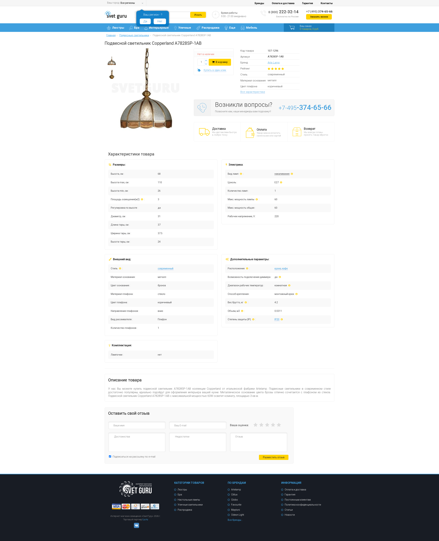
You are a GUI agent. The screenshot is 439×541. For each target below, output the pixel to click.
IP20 (277, 319)
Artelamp (236, 489)
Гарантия (307, 3)
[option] (111, 62)
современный (165, 268)
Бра (136, 27)
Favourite (236, 504)
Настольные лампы (189, 499)
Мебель (251, 27)
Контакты (327, 3)
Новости (290, 514)
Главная (111, 35)
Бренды (259, 3)
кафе (285, 268)
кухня (278, 268)
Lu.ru (145, 519)
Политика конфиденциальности (303, 504)
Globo (234, 499)
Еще (232, 27)
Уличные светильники (190, 504)
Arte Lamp (274, 62)
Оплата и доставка (283, 3)
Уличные (184, 27)
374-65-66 (319, 11)
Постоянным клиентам (298, 499)
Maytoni (235, 509)
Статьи (289, 509)
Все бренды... (235, 520)
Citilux (234, 494)
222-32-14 (283, 11)
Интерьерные (159, 27)
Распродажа (210, 27)
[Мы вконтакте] (135, 527)
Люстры (118, 27)
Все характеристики (252, 91)
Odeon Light (237, 514)
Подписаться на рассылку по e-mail (134, 456)
